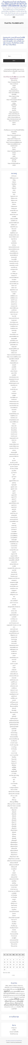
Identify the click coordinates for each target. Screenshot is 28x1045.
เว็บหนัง (14, 929)
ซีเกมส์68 (14, 710)
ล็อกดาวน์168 (14, 789)
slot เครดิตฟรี (14, 600)
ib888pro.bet (14, 360)
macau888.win (14, 407)
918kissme (14, 208)
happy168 (14, 346)
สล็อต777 (14, 822)
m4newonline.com (14, 401)
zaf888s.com (14, 698)
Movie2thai (14, 430)
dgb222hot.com (14, 289)
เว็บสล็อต (14, 921)
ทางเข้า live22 (14, 743)
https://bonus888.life (14, 92)
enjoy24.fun (14, 304)
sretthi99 (14, 617)
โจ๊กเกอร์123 (14, 80)
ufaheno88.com (14, 673)
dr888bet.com (14, 295)
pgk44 (14, 491)
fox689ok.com (14, 326)
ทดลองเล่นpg (14, 732)
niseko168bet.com (14, 444)
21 (17, 964)
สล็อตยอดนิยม (14, 844)
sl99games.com (14, 594)
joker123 (14, 369)
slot (14, 596)
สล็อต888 (14, 94)
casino (14, 271)
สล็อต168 (14, 810)
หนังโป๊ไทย (14, 105)
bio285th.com (14, 251)
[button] (14, 17)
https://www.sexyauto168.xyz (14, 99)
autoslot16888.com (14, 222)
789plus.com (14, 198)
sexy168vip (14, 572)
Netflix (14, 442)
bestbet (14, 241)
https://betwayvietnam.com (14, 119)
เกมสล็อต (14, 901)
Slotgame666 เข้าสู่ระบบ (14, 606)
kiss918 (14, 110)
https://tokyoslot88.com (14, 117)
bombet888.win (14, 255)
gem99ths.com (14, 340)
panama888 (14, 452)
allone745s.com (14, 214)
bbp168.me (14, 239)
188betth (14, 188)
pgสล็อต (14, 511)
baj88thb (14, 230)
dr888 (14, 293)
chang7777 (14, 275)
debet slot (14, 285)
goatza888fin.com (14, 342)
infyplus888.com (14, 363)
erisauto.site (14, 306)
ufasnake (14, 677)
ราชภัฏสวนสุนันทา (14, 787)
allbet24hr (14, 212)
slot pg (14, 598)
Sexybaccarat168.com (14, 578)
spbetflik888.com (14, 614)
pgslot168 (14, 495)
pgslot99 (14, 501)
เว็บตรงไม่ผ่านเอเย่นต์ (14, 917)
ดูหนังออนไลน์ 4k (14, 724)
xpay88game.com (14, 694)
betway (14, 245)
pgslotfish (14, 507)
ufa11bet (14, 659)
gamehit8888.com (14, 336)
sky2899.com (14, 592)
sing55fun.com (14, 588)
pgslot (14, 122)
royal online (14, 547)
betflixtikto (14, 243)
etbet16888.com (14, 308)
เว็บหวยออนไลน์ (14, 934)
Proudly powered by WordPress (14, 1040)
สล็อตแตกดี (14, 866)
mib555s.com (14, 417)
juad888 (14, 375)
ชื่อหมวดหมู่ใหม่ (14, 706)
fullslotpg (14, 330)
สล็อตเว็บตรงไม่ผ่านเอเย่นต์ (14, 860)
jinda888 (14, 367)
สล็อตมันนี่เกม (14, 842)
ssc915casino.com (14, 623)
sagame (14, 137)
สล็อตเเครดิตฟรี (14, 862)
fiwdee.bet (14, 320)
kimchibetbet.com (14, 377)
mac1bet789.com (14, 405)
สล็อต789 (14, 824)
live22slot (14, 393)
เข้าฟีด (14, 1029)
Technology (14, 639)
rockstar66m (14, 545)
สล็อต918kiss (14, 830)
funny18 (14, 108)
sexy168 (14, 570)
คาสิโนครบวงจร (14, 702)
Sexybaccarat (14, 576)
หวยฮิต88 (14, 893)
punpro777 (14, 527)
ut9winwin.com (14, 686)
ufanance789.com (14, 675)
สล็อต (14, 797)
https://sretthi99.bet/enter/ (14, 354)
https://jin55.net (14, 83)
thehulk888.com (14, 647)
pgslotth (14, 509)
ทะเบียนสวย (14, 740)
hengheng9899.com (14, 348)
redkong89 (14, 539)
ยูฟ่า (14, 779)
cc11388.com (14, 273)
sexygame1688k (14, 582)
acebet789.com (14, 210)
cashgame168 (14, 269)
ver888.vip (14, 688)
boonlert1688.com (14, 261)
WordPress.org (14, 1034)
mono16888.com (14, 421)
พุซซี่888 (14, 769)
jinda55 (4, 989)
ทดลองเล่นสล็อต (14, 736)
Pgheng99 (14, 484)
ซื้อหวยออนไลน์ (14, 712)
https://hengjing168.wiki (14, 82)
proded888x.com (14, 521)
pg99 (14, 478)
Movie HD (14, 426)
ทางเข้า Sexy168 (14, 745)
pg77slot (14, 476)
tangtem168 (14, 637)
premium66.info (14, 519)
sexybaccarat (14, 145)
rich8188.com (14, 543)
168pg (14, 180)
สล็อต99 (14, 832)
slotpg (14, 103)
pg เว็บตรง (14, 472)
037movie (14, 176)
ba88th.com (14, 224)
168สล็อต (14, 184)
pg (14, 458)
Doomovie (14, 291)
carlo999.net (14, 267)
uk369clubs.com (14, 680)
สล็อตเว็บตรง (14, 89)
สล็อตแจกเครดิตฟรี (14, 864)
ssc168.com (14, 621)
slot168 (14, 604)
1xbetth (14, 106)
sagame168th (14, 556)
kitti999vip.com (14, 381)
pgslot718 (14, 497)
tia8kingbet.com (14, 649)
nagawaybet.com (14, 438)
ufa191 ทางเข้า (14, 663)
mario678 (14, 409)
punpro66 (14, 525)
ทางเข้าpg (14, 747)
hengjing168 (14, 350)
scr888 (14, 566)
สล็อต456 (14, 814)
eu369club (14, 310)
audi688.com (14, 220)
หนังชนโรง (14, 875)
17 (4, 964)
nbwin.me (14, 440)
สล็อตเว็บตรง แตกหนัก (14, 858)
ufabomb (14, 669)
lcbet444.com (14, 385)
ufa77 (14, 665)
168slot (14, 182)
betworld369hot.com (14, 247)
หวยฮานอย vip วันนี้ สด (14, 891)
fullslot (14, 152)
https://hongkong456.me (14, 163)
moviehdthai (14, 432)
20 (13, 964)
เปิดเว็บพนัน (14, 905)
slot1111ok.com (14, 602)
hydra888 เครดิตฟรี (14, 358)
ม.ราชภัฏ (14, 773)
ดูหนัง (14, 156)
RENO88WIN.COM (14, 541)
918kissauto (14, 206)
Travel (14, 655)
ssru (14, 627)
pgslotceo (14, 505)
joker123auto (14, 371)
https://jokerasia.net (14, 120)
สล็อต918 (14, 828)
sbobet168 (14, 562)
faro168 (14, 161)
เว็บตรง (14, 913)
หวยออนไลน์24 (14, 885)
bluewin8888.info (14, 253)
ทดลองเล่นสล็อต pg (14, 738)
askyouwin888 (14, 218)
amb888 (14, 216)
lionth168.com (14, 389)
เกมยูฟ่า (14, 899)
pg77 (14, 474)
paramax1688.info (14, 456)
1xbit (14, 194)
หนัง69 (14, 873)
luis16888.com (14, 397)
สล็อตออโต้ (14, 848)
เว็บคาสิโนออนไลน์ (14, 911)
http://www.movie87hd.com (14, 140)
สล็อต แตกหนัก (14, 808)
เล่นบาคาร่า (14, 907)
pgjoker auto (14, 486)
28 (17, 967)
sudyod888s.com (14, 631)
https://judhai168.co (14, 91)
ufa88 (14, 667)
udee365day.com (14, 657)
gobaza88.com (14, 344)
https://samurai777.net (14, 115)
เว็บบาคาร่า (14, 919)
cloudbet (14, 279)
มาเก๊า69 (14, 777)
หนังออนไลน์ (14, 877)
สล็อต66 (14, 818)
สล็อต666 (14, 820)
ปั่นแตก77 (14, 761)
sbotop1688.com (14, 564)
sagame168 (14, 554)
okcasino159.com (14, 448)
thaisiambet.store (14, 645)
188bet (14, 186)
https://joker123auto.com (14, 138)
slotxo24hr (14, 101)
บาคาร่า (14, 751)
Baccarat (14, 228)
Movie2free (14, 428)
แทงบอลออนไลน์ (14, 940)
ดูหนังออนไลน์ (14, 158)
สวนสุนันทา (14, 869)
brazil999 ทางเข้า (14, 263)
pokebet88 (14, 515)
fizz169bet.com (14, 322)
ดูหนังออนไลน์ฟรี (14, 726)
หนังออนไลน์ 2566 (14, 879)
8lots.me (14, 202)
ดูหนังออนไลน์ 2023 (14, 722)
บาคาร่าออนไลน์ (14, 755)
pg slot (14, 147)
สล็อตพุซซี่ (14, 840)
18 (7, 964)
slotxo (14, 608)
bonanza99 (14, 257)
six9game (14, 590)
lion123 (14, 387)
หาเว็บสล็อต (14, 895)
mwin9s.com (14, 434)
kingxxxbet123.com (14, 379)
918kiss (14, 133)
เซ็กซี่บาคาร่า (14, 903)
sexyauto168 (14, 574)
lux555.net (14, 399)
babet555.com (14, 226)
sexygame (14, 580)
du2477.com (14, 300)
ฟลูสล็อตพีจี (14, 771)
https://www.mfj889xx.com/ (14, 356)
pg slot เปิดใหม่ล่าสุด (14, 464)
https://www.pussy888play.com (14, 142)
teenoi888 (14, 641)
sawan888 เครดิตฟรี (14, 558)
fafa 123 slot (14, 314)
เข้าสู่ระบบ (14, 1027)
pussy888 (14, 98)
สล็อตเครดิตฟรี (14, 850)
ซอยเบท (14, 708)
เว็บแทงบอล (14, 936)
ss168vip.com (14, 619)
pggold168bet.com (14, 480)
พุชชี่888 (14, 767)
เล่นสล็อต (14, 909)
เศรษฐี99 (14, 938)
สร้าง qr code (14, 795)
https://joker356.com (14, 113)
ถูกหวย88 (14, 730)
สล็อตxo (14, 836)
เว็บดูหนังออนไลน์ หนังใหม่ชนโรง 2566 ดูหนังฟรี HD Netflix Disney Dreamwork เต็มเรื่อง (14, 4)
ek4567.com (14, 302)
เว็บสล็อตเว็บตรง (14, 927)
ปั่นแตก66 (14, 759)
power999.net (14, 517)
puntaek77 (14, 529)
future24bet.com (14, 334)
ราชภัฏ (14, 785)
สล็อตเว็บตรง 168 (14, 856)
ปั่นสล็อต (14, 757)
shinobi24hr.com (14, 586)
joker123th (14, 373)
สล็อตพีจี (14, 838)
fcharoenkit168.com (14, 318)
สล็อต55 (14, 816)
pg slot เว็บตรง (14, 466)
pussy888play (14, 535)
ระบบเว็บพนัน (14, 783)
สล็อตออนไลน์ (14, 846)
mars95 (14, 411)
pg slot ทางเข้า (14, 462)
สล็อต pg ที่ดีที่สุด (14, 801)
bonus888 (14, 259)
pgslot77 (14, 499)
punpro (14, 523)
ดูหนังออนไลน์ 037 (14, 720)
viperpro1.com (14, 690)
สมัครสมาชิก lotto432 (14, 791)
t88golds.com (14, 635)
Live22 (14, 391)
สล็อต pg (14, 799)
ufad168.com (14, 671)
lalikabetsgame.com (14, 383)
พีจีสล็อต (14, 765)
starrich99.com (14, 629)
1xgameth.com (14, 196)
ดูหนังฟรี (14, 160)
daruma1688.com (14, 283)
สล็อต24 (14, 812)
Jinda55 (14, 365)
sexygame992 (14, 584)
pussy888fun (14, 533)
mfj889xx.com (14, 415)
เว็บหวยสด (14, 931)
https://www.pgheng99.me (14, 151)
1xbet (14, 190)
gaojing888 (14, 338)
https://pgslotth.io (14, 112)
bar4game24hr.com (14, 235)
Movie (14, 423)
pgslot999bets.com (14, 503)
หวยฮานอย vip (14, 889)
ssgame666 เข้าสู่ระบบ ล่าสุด (14, 625)
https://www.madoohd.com (14, 135)
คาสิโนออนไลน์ (14, 704)
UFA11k (14, 661)
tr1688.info (14, 651)
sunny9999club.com (14, 633)
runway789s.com (14, 549)
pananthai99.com (14, 454)
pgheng (14, 482)
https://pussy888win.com (14, 144)
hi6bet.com (14, 352)
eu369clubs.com (14, 312)
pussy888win (14, 537)
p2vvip (14, 450)
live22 (14, 154)
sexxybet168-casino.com (14, 568)
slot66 (14, 87)
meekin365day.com (14, 413)
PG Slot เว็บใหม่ (14, 468)
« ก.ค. (13, 975)
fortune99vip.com (14, 324)
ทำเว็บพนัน (14, 749)
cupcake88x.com (14, 281)
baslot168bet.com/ (14, 237)
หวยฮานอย (14, 887)
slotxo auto (14, 610)
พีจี (8, 999)
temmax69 (14, 643)
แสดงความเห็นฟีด (14, 1031)
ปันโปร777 (14, 763)
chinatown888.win (14, 277)
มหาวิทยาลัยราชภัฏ (14, 775)
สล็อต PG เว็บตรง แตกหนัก (14, 806)
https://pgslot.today (14, 96)
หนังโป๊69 (14, 881)
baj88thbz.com (14, 232)
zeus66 (14, 700)
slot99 (14, 85)
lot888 (14, 395)
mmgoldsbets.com (14, 419)
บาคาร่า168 (14, 753)
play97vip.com (14, 513)
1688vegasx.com (14, 178)
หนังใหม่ (14, 883)
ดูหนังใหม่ (14, 728)
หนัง (14, 871)
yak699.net (14, 696)
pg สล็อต (14, 470)
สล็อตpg (14, 834)
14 (17, 962)
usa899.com (14, 682)
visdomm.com (14, 692)
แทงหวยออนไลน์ (14, 942)
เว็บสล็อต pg (14, 925)
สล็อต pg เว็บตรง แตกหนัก (14, 803)
